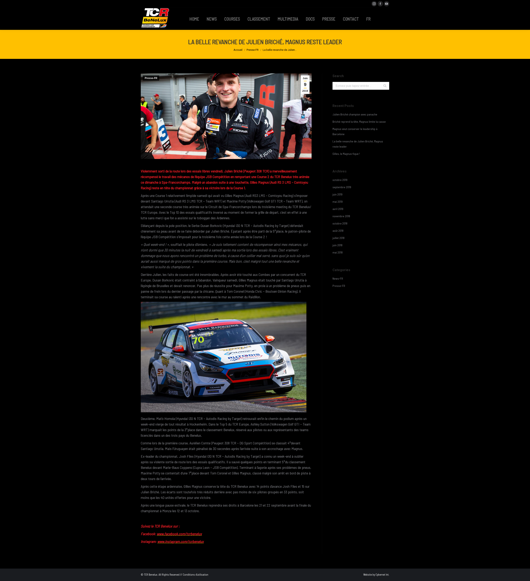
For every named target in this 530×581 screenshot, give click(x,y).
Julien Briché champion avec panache (354, 114)
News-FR (337, 278)
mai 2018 (337, 252)
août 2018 (337, 230)
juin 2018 (337, 245)
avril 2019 (337, 209)
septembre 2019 (341, 187)
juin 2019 (337, 194)
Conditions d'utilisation (195, 574)
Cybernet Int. (382, 574)
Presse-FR (253, 49)
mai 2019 (337, 201)
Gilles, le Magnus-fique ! (346, 153)
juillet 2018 (338, 238)
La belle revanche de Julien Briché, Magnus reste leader (357, 143)
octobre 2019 (339, 180)
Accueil (238, 49)
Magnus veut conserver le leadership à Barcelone (354, 131)
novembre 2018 (341, 216)
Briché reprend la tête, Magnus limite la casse (359, 121)
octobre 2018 (339, 223)
